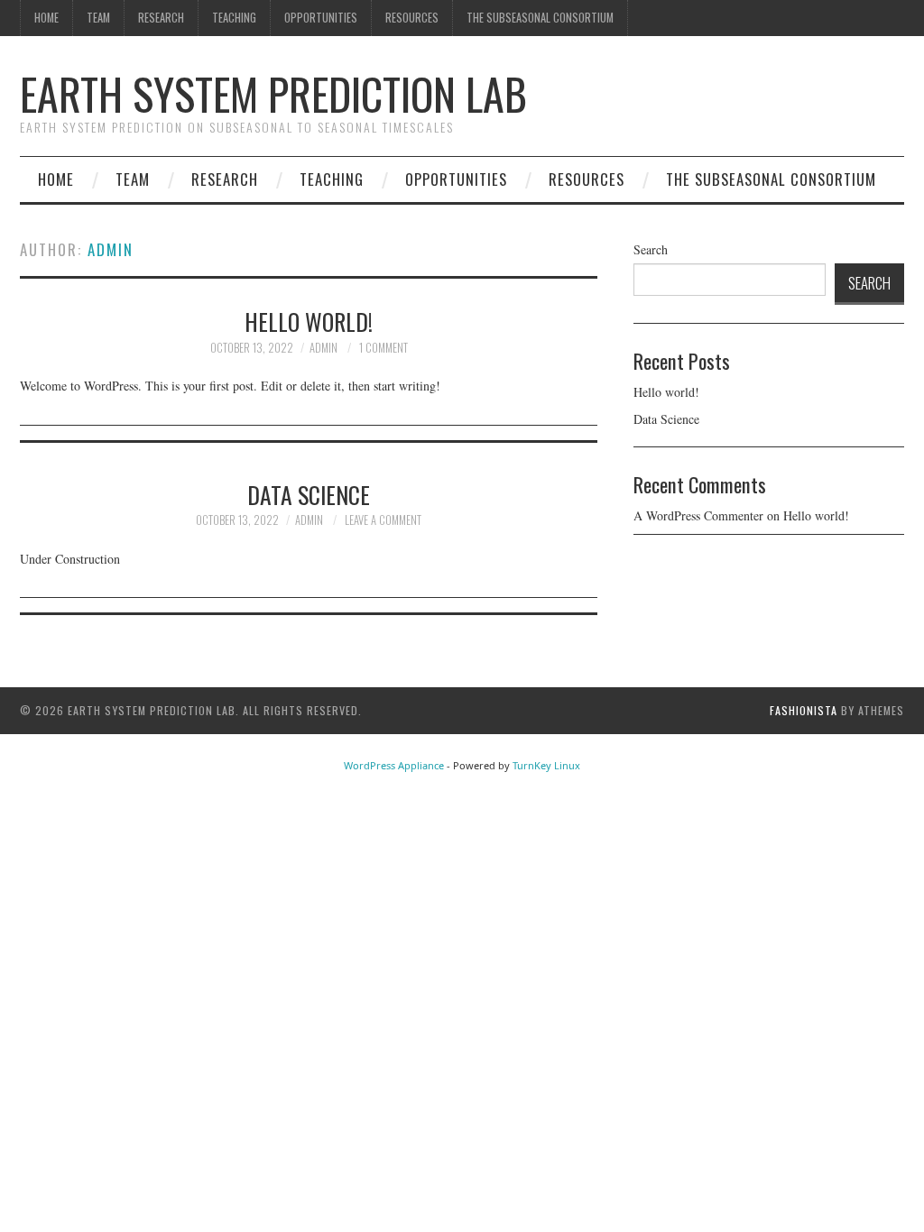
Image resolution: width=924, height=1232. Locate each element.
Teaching (234, 17)
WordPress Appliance (394, 765)
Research (161, 17)
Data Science (308, 494)
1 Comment (383, 347)
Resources (412, 17)
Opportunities (320, 17)
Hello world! (309, 321)
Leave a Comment (383, 520)
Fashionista (803, 710)
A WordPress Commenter (698, 515)
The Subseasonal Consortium (540, 17)
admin (111, 249)
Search (650, 249)
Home (46, 17)
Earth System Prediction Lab (273, 93)
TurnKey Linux (546, 765)
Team (98, 17)
